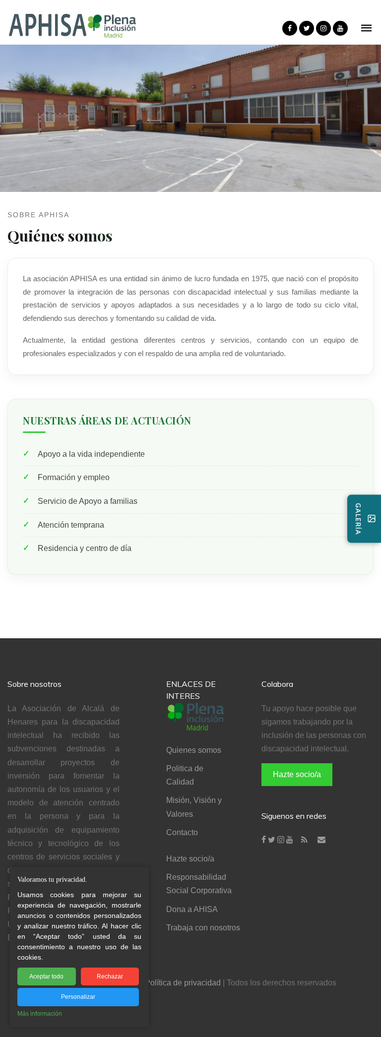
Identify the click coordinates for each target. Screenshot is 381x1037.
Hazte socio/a (190, 858)
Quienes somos (193, 750)
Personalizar (78, 996)
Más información (39, 1013)
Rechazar (110, 976)
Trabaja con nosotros (203, 927)
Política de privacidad (183, 982)
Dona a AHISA (192, 909)
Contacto (182, 832)
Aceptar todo (46, 976)
